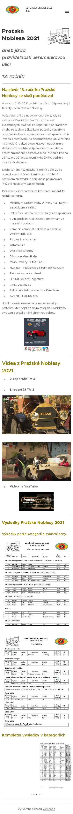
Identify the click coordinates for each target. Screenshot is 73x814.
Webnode (49, 809)
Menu (67, 11)
